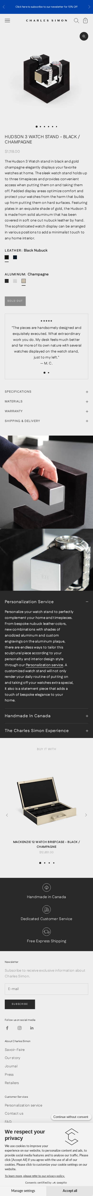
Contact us (14, 1113)
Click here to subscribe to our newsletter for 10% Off (47, 7)
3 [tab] (49, 863)
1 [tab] (40, 863)
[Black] (8, 283)
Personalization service (44, 665)
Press (9, 1074)
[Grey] (17, 283)
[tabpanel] (46, 805)
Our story (13, 1057)
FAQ (8, 1121)
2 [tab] (44, 863)
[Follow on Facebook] (7, 1028)
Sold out (15, 301)
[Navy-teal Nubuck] (17, 259)
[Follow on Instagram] (19, 1028)
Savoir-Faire (15, 1049)
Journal (11, 1066)
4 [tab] (53, 863)
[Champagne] (25, 283)
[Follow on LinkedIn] (32, 1028)
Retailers (12, 1082)
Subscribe (20, 1004)
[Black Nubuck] (8, 259)
